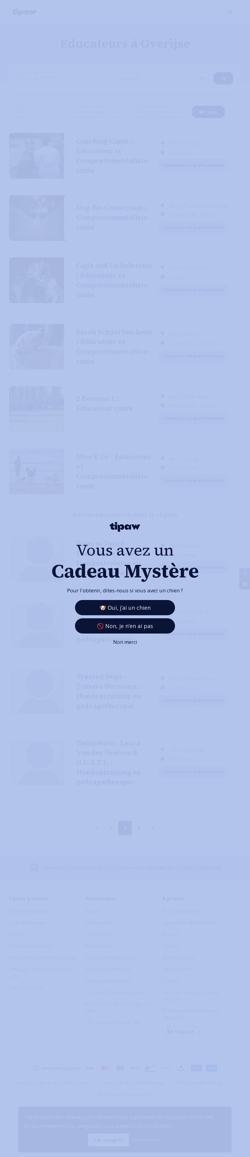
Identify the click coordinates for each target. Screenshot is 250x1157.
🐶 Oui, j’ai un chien (125, 607)
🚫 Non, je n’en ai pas (125, 626)
